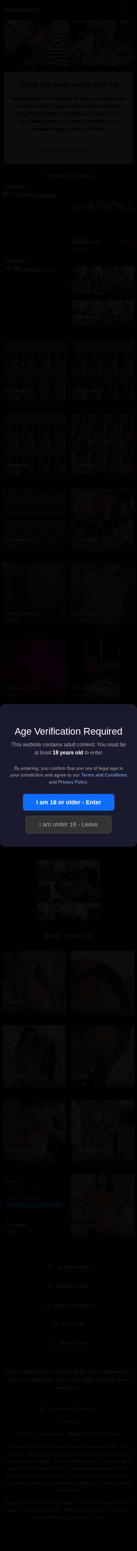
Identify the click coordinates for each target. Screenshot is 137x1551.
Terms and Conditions (104, 775)
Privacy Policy (72, 782)
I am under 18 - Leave (68, 824)
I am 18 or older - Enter (68, 802)
